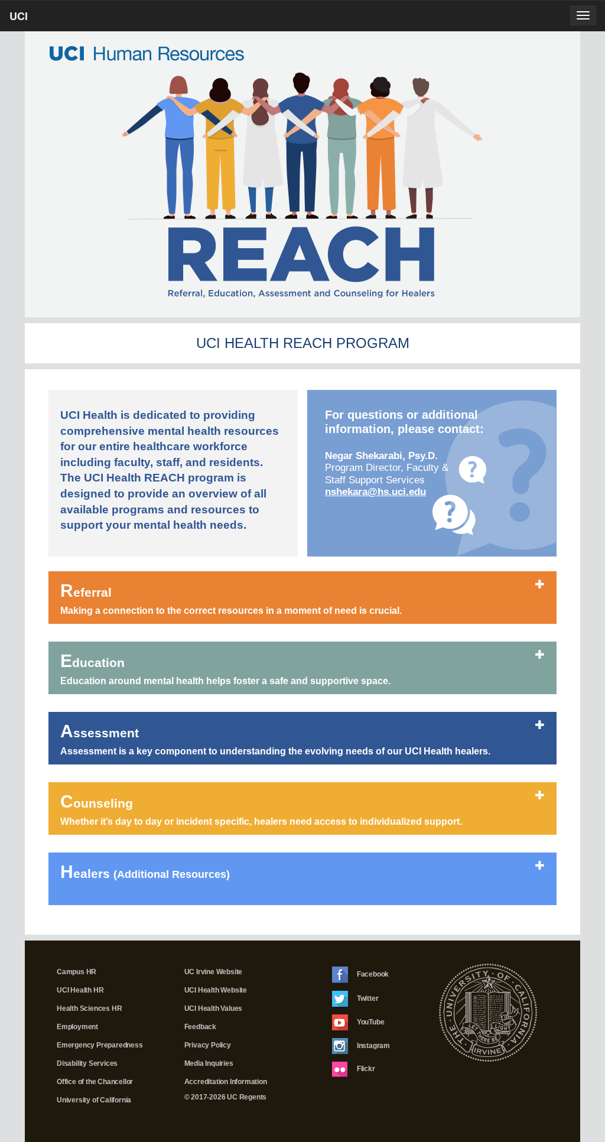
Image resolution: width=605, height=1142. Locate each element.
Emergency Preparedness (100, 1045)
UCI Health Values (213, 1008)
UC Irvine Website (213, 972)
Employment (77, 1027)
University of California (94, 1100)
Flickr (365, 1069)
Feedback (200, 1027)
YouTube (369, 1021)
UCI (38, 19)
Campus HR (76, 972)
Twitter (366, 998)
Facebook (372, 974)
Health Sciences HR (89, 1008)
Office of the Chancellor (95, 1082)
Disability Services (87, 1063)
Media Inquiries (208, 1063)
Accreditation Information (225, 1082)
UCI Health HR (80, 990)
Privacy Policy (207, 1045)
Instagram (372, 1045)
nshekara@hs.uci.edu (375, 491)
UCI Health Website (215, 990)
